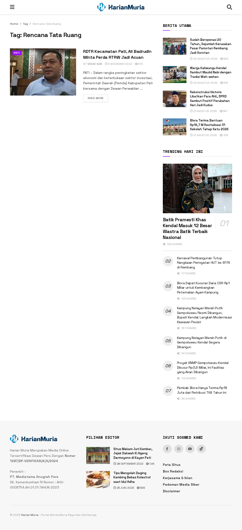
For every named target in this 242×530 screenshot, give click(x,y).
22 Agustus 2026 (205, 82)
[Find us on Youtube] (190, 449)
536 (142, 487)
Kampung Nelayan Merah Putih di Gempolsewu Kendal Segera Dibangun (202, 342)
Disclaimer (171, 491)
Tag (25, 24)
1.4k (152, 463)
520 (226, 58)
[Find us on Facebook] (167, 449)
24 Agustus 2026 (205, 58)
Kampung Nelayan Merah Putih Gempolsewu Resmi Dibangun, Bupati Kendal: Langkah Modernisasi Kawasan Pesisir (204, 315)
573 (140, 64)
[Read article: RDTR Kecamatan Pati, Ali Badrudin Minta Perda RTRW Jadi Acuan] (43, 72)
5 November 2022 (120, 64)
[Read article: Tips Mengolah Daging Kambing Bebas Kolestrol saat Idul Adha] (98, 479)
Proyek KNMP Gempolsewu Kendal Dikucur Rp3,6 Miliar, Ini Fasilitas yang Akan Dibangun (203, 367)
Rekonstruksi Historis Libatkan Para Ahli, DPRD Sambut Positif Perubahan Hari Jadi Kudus (210, 98)
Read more (98, 98)
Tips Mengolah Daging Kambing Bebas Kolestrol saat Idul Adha (132, 477)
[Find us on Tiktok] (201, 449)
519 (225, 82)
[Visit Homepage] (120, 7)
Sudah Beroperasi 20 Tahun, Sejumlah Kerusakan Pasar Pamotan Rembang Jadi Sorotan (210, 46)
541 (224, 111)
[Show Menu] (12, 7)
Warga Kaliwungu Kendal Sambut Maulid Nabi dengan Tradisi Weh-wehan (210, 72)
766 (225, 135)
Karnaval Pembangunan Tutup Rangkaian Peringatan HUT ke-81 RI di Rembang (203, 262)
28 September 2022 (129, 463)
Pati (17, 52)
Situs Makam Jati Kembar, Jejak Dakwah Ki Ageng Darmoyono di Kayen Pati (132, 453)
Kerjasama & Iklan (177, 478)
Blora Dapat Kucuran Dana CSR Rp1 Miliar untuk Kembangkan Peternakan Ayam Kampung (203, 287)
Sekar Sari (94, 64)
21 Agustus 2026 (205, 111)
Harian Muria (29, 515)
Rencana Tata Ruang (47, 24)
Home (14, 24)
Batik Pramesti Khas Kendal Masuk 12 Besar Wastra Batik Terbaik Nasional (187, 228)
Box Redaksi (173, 471)
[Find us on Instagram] (178, 449)
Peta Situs (172, 465)
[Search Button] (229, 7)
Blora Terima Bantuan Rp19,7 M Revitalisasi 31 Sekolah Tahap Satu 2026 (209, 124)
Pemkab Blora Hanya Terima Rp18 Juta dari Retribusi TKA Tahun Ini (202, 390)
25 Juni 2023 (125, 487)
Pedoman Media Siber (181, 484)
